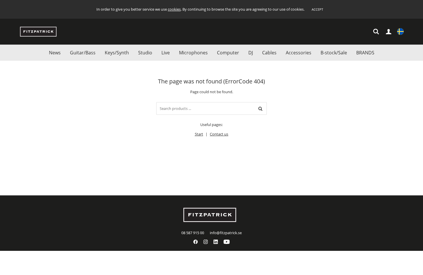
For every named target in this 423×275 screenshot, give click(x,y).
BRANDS (365, 52)
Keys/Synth (117, 52)
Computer (228, 52)
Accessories (298, 52)
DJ (250, 52)
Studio (145, 52)
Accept (317, 9)
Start (199, 134)
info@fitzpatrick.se (226, 232)
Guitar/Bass (83, 52)
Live (165, 52)
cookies (174, 9)
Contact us (219, 134)
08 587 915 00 (192, 232)
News (55, 52)
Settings (400, 31)
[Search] (260, 108)
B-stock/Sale (334, 52)
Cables (269, 52)
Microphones (193, 52)
